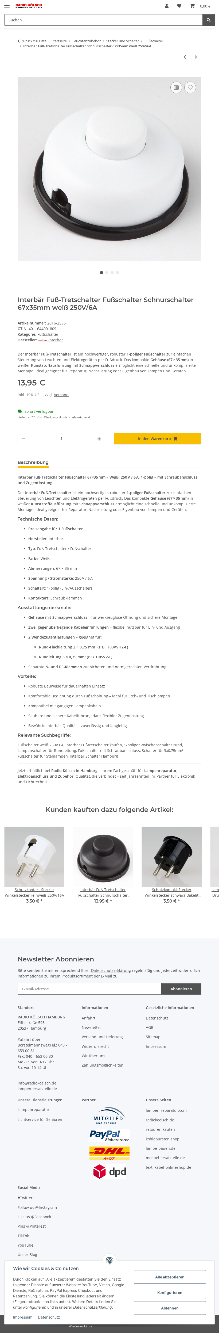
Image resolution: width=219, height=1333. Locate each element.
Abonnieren (181, 988)
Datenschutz (49, 1317)
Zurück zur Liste (33, 41)
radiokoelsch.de (160, 1119)
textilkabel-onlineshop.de (168, 1167)
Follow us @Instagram (37, 1207)
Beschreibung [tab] (33, 462)
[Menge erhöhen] (99, 438)
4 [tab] (117, 272)
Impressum (22, 1317)
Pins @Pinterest (32, 1226)
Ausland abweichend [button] (74, 417)
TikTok (23, 1235)
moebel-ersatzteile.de (165, 1157)
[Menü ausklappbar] (7, 3)
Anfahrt (88, 1018)
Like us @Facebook (34, 1216)
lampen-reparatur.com (166, 1110)
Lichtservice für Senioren (40, 1119)
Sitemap (153, 1036)
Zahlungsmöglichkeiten (102, 1065)
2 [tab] (106, 272)
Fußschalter (47, 334)
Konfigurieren (169, 1292)
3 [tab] (112, 272)
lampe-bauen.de (160, 1148)
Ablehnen (170, 1308)
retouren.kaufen (160, 1129)
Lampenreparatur (33, 1109)
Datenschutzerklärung (111, 970)
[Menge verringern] (24, 438)
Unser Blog (27, 1254)
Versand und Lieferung (102, 1036)
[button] (167, 6)
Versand (61, 394)
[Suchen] (208, 20)
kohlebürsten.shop (162, 1138)
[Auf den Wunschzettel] (190, 87)
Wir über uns (93, 1055)
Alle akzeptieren (170, 1277)
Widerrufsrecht (95, 1046)
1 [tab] (101, 272)
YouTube (25, 1245)
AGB (149, 1027)
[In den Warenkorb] (22, 74)
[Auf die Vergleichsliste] (176, 87)
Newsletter (91, 1027)
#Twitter (25, 1197)
